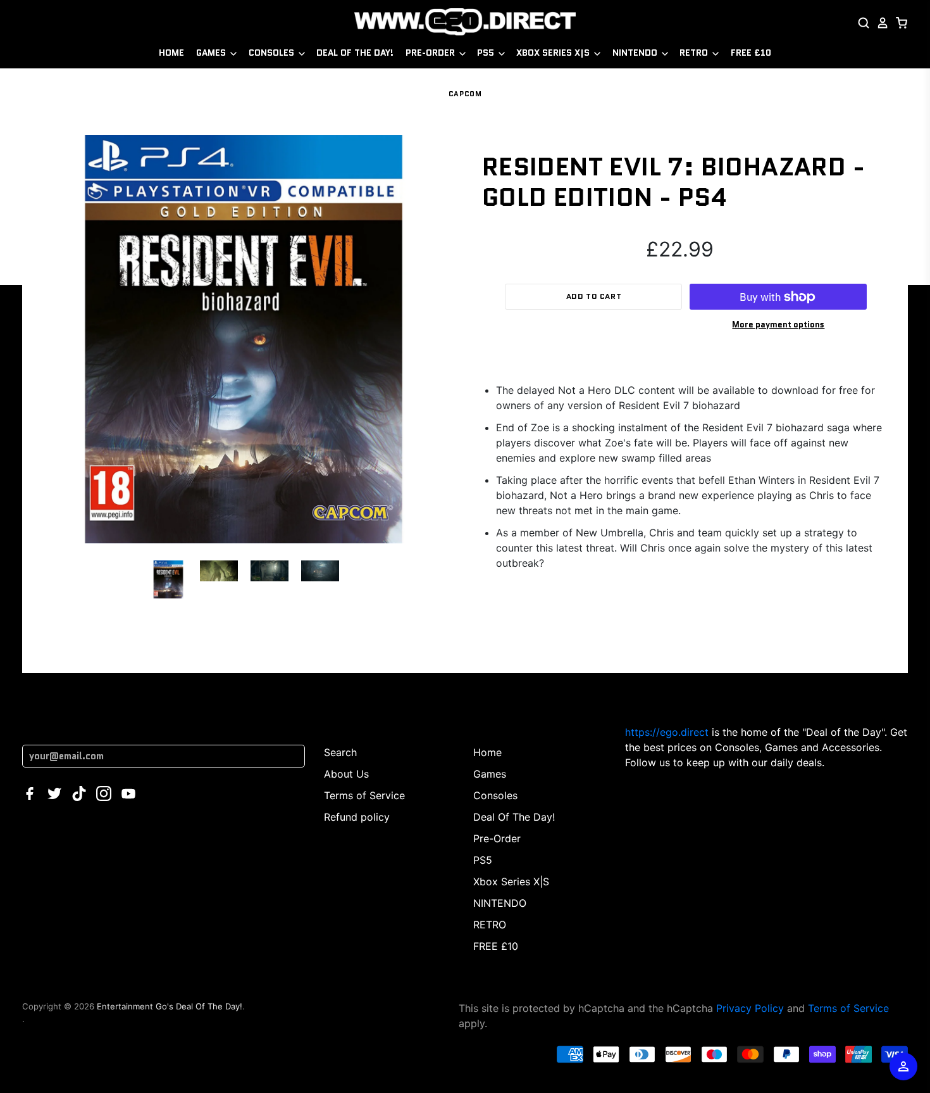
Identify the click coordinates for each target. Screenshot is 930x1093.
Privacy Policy (750, 1008)
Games (212, 52)
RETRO (694, 52)
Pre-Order (431, 52)
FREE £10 (751, 52)
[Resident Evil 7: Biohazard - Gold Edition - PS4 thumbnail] (168, 579)
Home (171, 52)
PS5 (487, 52)
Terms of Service (364, 795)
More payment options (778, 325)
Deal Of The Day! (355, 52)
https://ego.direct (667, 732)
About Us (346, 774)
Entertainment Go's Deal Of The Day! (169, 1006)
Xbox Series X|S (554, 52)
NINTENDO (636, 52)
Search (340, 752)
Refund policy (357, 817)
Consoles (273, 52)
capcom (465, 94)
